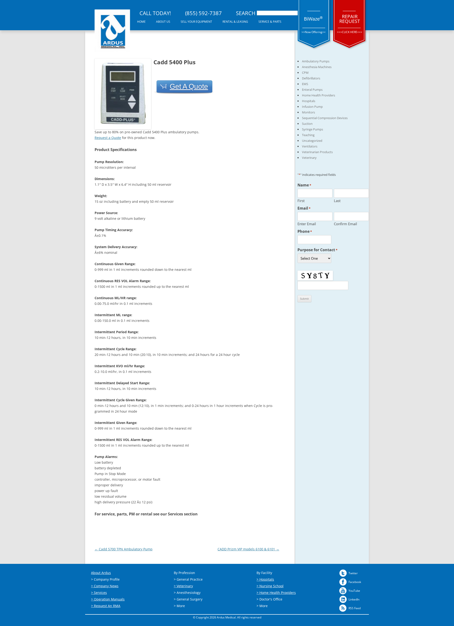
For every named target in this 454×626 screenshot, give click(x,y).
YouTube (354, 591)
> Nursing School (270, 586)
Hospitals (308, 101)
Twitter (353, 573)
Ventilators (309, 146)
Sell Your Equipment (196, 22)
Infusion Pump (312, 106)
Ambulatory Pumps (315, 61)
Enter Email (306, 223)
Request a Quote (108, 137)
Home (141, 22)
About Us (163, 22)
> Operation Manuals (108, 599)
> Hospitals (265, 579)
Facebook (355, 582)
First (301, 200)
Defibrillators (311, 78)
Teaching (308, 135)
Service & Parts (269, 22)
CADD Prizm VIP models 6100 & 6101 (248, 549)
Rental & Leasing (235, 22)
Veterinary (309, 157)
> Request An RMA (105, 606)
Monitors (308, 112)
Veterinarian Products (317, 152)
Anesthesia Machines (317, 67)
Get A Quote (189, 86)
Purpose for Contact (317, 250)
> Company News (104, 586)
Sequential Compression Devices (325, 118)
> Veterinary (183, 586)
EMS (305, 84)
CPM (305, 72)
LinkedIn (354, 599)
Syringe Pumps (312, 129)
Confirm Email (345, 223)
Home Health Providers (318, 95)
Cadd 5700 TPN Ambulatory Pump (124, 549)
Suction (307, 123)
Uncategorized (312, 140)
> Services (99, 592)
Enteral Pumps (312, 89)
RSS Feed (355, 608)
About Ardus (101, 572)
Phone (304, 231)
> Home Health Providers (276, 592)
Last (337, 200)
